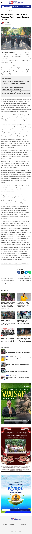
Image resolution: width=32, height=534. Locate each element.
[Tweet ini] (22, 272)
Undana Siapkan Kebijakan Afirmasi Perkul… (18, 352)
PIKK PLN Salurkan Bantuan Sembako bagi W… (18, 365)
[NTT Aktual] (16, 2)
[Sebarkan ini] (18, 272)
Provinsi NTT (17, 266)
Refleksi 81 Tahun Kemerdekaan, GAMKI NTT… (17, 377)
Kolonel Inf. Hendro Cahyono (21, 263)
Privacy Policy (23, 522)
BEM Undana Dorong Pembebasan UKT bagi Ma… (18, 358)
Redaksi (23, 524)
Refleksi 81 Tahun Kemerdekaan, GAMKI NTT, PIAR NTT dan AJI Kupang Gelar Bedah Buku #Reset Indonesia (8, 340)
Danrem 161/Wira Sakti (6, 263)
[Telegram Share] (26, 272)
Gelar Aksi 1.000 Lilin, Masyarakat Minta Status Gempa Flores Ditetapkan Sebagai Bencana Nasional (24, 339)
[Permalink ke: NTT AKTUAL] (3, 23)
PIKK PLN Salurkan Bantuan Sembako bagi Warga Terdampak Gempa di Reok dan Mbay (8, 323)
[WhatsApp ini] (29, 272)
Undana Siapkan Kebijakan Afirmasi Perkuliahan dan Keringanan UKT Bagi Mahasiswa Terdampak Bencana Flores (15, 83)
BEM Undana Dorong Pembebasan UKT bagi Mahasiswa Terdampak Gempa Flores (23, 304)
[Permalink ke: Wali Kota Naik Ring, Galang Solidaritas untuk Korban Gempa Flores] (24, 315)
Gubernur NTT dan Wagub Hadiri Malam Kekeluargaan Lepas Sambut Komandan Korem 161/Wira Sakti (7, 280)
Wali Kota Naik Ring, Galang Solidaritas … (17, 371)
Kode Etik (8, 522)
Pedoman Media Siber (8, 524)
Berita (7, 351)
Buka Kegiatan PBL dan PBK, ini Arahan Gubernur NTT (24, 278)
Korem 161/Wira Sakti (6, 266)
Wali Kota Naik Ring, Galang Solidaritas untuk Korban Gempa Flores (23, 322)
